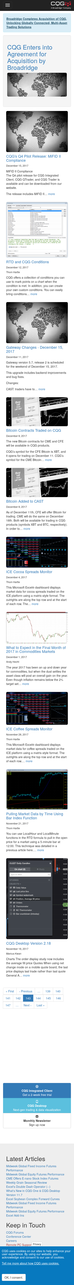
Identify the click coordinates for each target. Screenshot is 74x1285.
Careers (11, 1241)
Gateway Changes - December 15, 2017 (34, 349)
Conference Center (18, 1236)
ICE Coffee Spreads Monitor (29, 728)
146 (59, 998)
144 (39, 998)
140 (59, 991)
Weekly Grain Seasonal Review (26, 1182)
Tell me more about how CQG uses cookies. (30, 1263)
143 (29, 999)
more (51, 194)
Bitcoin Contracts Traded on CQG (33, 430)
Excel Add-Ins (15, 1215)
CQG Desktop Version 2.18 (28, 943)
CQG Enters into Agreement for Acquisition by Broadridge (29, 57)
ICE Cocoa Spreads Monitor (29, 571)
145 (49, 998)
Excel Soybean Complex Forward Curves (33, 1199)
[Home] (61, 5)
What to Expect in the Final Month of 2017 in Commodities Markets (36, 649)
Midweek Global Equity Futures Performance (35, 1174)
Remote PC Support (19, 1245)
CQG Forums (15, 1232)
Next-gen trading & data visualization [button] (37, 1108)
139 (48, 991)
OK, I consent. (14, 1277)
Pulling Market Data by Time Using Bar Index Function (34, 815)
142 (19, 998)
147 (9, 1005)
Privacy (37, 1244)
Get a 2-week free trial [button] (37, 1093)
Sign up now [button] (37, 1123)
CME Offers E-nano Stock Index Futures (32, 1178)
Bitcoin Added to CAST (25, 501)
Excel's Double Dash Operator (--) (28, 1187)
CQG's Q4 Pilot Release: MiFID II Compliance (33, 158)
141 (9, 998)
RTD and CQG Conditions (27, 261)
